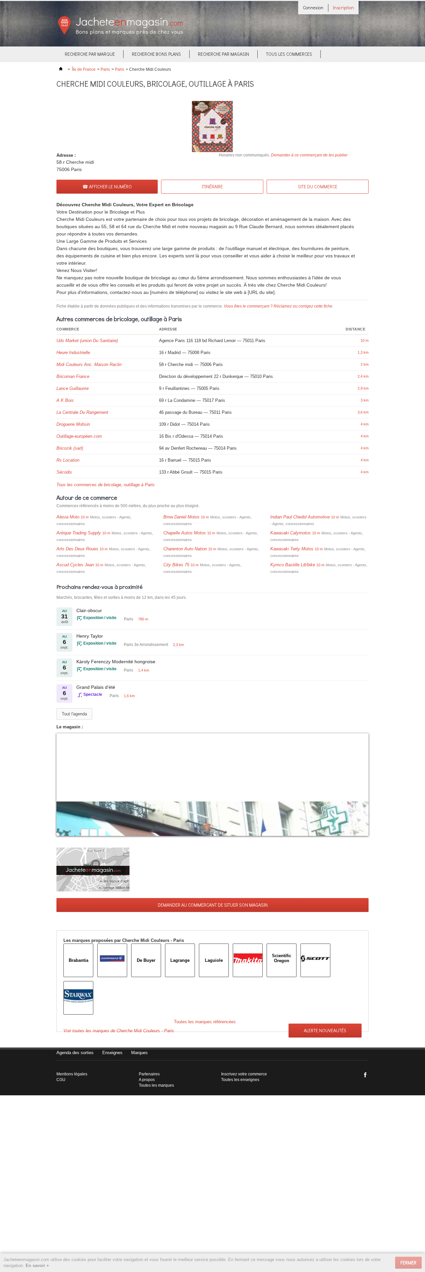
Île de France (84, 69)
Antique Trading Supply (78, 532)
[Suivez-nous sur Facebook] (365, 1074)
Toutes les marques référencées (205, 1021)
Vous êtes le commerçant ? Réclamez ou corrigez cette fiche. (278, 306)
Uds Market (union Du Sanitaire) (87, 340)
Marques (139, 1052)
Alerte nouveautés (325, 1030)
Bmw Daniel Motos (181, 516)
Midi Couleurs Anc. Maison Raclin (89, 364)
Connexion (313, 7)
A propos (147, 1079)
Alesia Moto (67, 516)
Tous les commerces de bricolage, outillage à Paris (105, 484)
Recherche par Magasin (223, 54)
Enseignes (112, 1052)
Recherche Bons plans (156, 54)
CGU (60, 1079)
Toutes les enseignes (240, 1079)
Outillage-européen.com (79, 436)
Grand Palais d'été (95, 687)
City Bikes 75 (176, 564)
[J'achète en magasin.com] (120, 34)
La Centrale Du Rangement (82, 412)
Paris (105, 69)
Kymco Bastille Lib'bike (292, 564)
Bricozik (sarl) (69, 448)
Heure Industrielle (73, 352)
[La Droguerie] (212, 784)
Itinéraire (212, 186)
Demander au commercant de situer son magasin (213, 905)
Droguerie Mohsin (73, 424)
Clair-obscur (89, 610)
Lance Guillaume (72, 388)
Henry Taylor (89, 636)
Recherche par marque (90, 54)
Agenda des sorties (75, 1052)
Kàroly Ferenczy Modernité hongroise (115, 661)
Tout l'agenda (74, 713)
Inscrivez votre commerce (244, 1074)
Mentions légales (71, 1074)
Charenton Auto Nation (185, 548)
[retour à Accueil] (60, 69)
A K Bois (65, 400)
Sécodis (64, 472)
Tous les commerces (289, 54)
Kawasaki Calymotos (290, 532)
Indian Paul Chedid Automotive (300, 516)
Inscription (343, 7)
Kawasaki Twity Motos (291, 548)
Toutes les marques (156, 1085)
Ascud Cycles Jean (75, 564)
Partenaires (149, 1074)
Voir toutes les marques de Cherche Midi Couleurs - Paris (118, 1030)
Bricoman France (72, 376)
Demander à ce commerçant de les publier (309, 155)
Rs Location (67, 460)
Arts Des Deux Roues (77, 548)
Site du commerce (317, 186)
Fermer (408, 1262)
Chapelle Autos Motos (184, 532)
